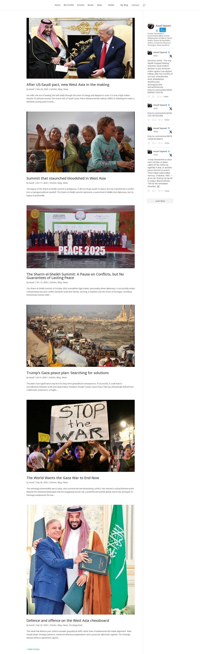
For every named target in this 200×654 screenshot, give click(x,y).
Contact (135, 5)
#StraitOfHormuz (155, 87)
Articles (80, 5)
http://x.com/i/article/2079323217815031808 (160, 114)
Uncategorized (75, 625)
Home (57, 5)
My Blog (124, 5)
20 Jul (155, 108)
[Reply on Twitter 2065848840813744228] (149, 191)
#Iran (150, 79)
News (65, 89)
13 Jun (155, 155)
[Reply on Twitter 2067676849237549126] (149, 143)
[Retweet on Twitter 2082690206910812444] (154, 97)
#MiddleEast (158, 79)
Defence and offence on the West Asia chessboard (68, 620)
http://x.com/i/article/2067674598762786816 (160, 137)
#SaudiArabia (162, 76)
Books (90, 5)
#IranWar (152, 186)
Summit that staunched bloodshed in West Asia (66, 178)
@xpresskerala (163, 181)
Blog (60, 89)
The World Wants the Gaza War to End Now (63, 477)
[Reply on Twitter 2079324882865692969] (149, 120)
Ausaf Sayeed (160, 52)
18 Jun (155, 131)
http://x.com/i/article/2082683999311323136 (160, 91)
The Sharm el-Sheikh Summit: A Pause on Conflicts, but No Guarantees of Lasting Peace (75, 276)
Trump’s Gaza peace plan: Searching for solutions (68, 372)
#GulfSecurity (154, 82)
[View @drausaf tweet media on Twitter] (158, 186)
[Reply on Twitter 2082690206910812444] (149, 97)
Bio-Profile (69, 5)
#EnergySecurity (155, 84)
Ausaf (31, 89)
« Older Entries (33, 649)
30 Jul (155, 56)
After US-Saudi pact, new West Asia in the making (68, 84)
